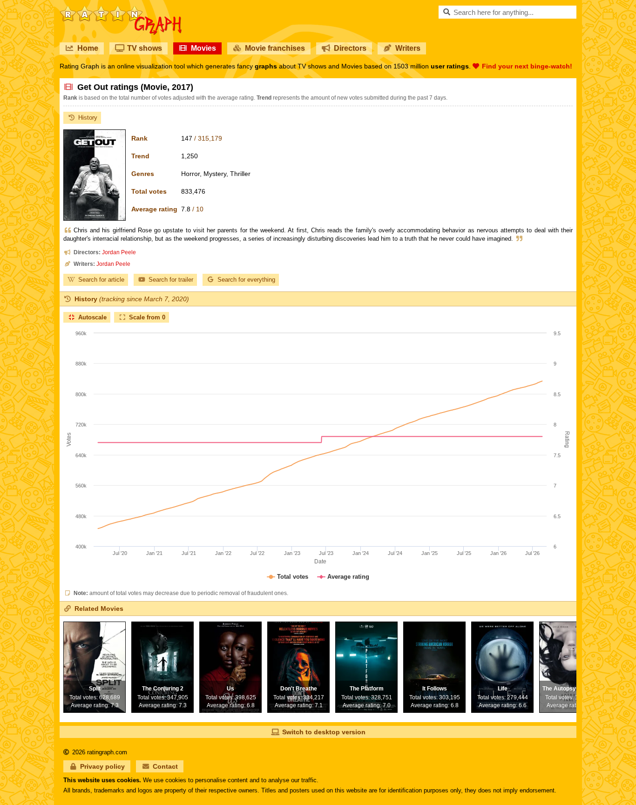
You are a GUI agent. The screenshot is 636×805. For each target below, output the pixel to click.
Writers (407, 48)
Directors (350, 48)
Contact (165, 766)
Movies (203, 48)
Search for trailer (171, 279)
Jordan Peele (119, 252)
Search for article (101, 279)
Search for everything (246, 279)
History (87, 117)
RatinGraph (121, 9)
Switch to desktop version (323, 732)
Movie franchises (275, 48)
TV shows (144, 48)
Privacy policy (102, 766)
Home (87, 48)
